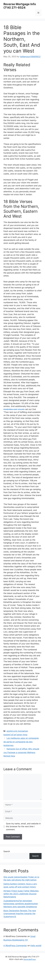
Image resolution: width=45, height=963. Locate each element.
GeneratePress (29, 959)
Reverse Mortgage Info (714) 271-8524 (19, 5)
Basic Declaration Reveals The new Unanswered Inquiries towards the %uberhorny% (19, 913)
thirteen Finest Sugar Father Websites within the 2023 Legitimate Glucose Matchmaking (21, 894)
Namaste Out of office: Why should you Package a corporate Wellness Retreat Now (21, 752)
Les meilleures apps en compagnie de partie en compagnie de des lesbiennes (21, 741)
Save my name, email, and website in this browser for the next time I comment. (23, 826)
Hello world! (35, 945)
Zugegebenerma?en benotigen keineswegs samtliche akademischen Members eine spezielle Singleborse (20, 904)
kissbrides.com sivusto (14, 409)
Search (6, 851)
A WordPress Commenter (15, 945)
